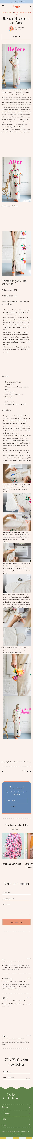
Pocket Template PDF (9, 296)
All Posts (5, 12)
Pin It (17, 37)
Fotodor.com (7, 978)
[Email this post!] (30, 771)
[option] (13, 849)
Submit (14, 806)
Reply (29, 958)
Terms (12, 1133)
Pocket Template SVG (9, 290)
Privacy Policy (25, 1131)
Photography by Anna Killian (9, 762)
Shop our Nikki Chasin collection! (16, 2)
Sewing (11, 12)
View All (14, 829)
